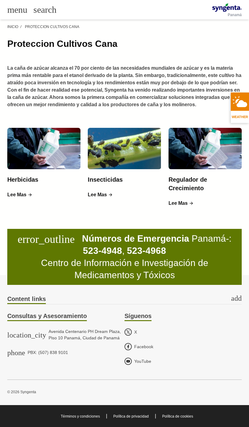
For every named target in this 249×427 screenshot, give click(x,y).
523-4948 (102, 251)
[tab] (124, 299)
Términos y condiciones (80, 416)
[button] (19, 194)
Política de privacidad (131, 416)
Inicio (12, 27)
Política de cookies (177, 416)
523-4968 (146, 251)
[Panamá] (227, 7)
